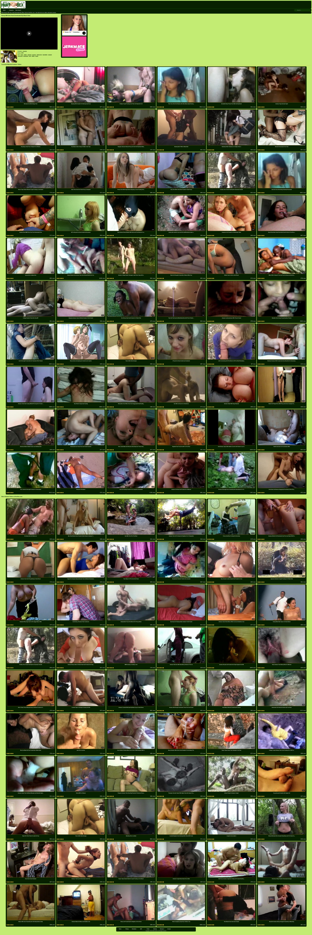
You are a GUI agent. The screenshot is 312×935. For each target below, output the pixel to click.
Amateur (25, 51)
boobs (36, 56)
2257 (141, 928)
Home (4, 10)
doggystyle (39, 54)
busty (22, 54)
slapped (50, 54)
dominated (25, 56)
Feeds (148, 928)
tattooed (29, 54)
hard (30, 56)
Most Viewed (18, 10)
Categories (11, 10)
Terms (120, 928)
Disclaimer (134, 928)
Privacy (127, 928)
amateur (34, 54)
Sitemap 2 (162, 928)
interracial (20, 56)
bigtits (25, 54)
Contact (169, 928)
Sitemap (155, 928)
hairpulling (45, 54)
